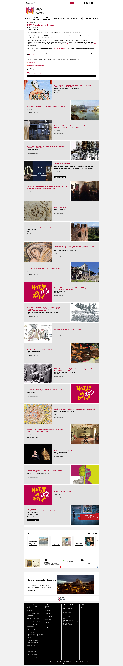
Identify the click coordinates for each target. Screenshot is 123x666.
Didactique (77, 18)
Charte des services (31, 609)
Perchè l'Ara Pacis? (60, 208)
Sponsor (83, 608)
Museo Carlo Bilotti (31, 651)
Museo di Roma (30, 637)
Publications (30, 607)
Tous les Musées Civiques (61, 3)
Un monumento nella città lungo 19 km (40, 228)
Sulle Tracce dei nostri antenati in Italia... (68, 329)
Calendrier (87, 18)
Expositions (57, 18)
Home (28, 22)
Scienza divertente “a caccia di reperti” (40, 349)
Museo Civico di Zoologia (33, 657)
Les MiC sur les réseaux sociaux (79, 544)
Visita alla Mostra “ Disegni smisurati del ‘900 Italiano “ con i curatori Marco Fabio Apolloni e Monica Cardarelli (74, 247)
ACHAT (72, 3)
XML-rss (95, 663)
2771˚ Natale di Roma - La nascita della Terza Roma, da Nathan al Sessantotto (45, 147)
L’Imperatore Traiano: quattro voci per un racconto (44, 268)
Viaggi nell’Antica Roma (59, 48)
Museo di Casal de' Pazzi (32, 628)
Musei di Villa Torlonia (32, 645)
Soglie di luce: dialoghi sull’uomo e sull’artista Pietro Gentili (74, 409)
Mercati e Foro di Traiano (33, 618)
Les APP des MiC (56, 544)
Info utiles (47, 606)
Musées (27, 18)
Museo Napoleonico (31, 638)
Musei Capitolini (31, 615)
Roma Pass (47, 613)
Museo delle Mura (31, 626)
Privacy (66, 663)
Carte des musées (49, 607)
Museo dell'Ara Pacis (32, 620)
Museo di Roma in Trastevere (33, 643)
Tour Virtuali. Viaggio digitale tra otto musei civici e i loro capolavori (33, 542)
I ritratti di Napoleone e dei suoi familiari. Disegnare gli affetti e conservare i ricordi (72, 288)
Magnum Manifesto (67, 43)
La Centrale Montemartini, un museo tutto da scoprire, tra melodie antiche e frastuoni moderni (74, 126)
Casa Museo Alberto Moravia (33, 650)
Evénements (67, 18)
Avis (82, 607)
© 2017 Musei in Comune (58, 663)
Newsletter (29, 610)
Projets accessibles (67, 624)
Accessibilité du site (89, 663)
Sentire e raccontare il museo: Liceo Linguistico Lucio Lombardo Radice (52, 564)
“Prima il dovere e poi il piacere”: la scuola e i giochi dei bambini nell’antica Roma (73, 369)
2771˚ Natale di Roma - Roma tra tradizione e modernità (46, 106)
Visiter (95, 18)
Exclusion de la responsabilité (74, 663)
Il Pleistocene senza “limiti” (63, 451)
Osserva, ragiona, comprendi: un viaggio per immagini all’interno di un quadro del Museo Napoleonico (45, 390)
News (82, 605)
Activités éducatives (49, 615)
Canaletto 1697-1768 (91, 43)
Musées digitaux (46, 18)
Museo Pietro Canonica (32, 642)
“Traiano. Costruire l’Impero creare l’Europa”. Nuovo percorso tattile (44, 471)
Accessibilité (48, 619)
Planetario (29, 656)
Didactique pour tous (68, 620)
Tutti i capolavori (69, 604)
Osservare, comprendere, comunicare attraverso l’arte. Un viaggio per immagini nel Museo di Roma (47, 187)
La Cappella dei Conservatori (64, 491)
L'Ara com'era (31, 509)
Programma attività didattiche (36, 65)
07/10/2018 (89, 565)
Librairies (47, 622)
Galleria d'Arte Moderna (32, 640)
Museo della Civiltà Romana (33, 624)
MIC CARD (47, 612)
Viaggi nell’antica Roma (62, 163)
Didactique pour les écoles (69, 618)
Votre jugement (48, 623)
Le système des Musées (32, 606)
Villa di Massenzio (31, 629)
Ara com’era (32, 54)
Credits (82, 663)
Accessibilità (48, 621)
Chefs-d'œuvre (36, 18)
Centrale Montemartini (32, 616)
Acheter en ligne (60, 177)
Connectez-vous (79, 3)
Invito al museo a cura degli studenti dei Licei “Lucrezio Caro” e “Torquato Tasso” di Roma (46, 430)
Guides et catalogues (50, 618)
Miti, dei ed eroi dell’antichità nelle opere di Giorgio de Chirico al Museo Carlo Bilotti (72, 86)
